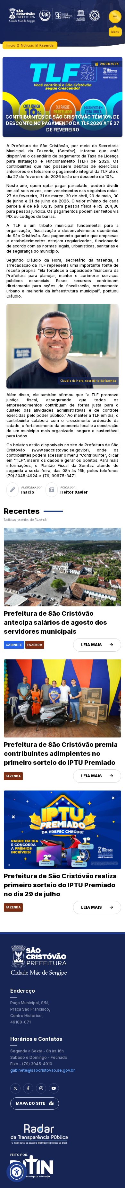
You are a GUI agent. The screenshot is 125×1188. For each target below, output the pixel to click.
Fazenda (46, 45)
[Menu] (115, 16)
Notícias (27, 45)
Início (10, 45)
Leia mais (91, 644)
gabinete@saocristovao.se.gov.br (42, 1070)
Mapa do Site (31, 1103)
